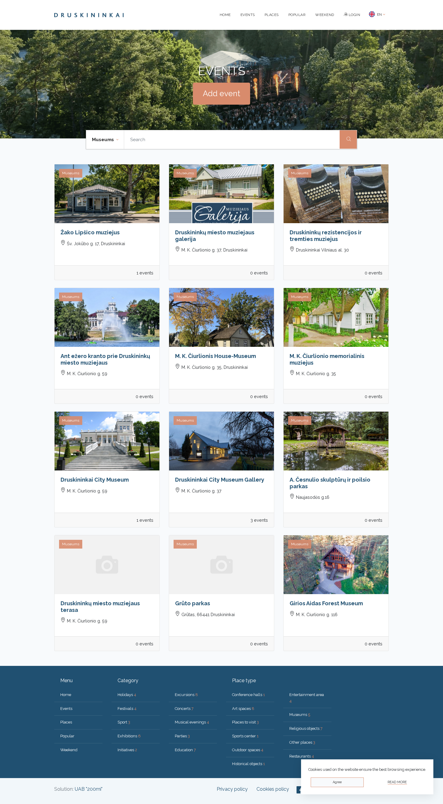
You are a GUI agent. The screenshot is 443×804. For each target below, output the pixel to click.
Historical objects (248, 763)
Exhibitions (129, 736)
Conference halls (248, 694)
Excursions (186, 694)
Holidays (127, 694)
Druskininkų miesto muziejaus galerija (214, 235)
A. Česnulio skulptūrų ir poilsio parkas (330, 482)
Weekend (324, 15)
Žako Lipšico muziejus (90, 232)
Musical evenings (192, 722)
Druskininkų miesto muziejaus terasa (100, 606)
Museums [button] (103, 139)
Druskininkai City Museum (95, 479)
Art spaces (243, 708)
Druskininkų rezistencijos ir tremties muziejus (326, 235)
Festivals (127, 708)
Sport (124, 722)
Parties (182, 736)
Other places (302, 742)
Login (353, 15)
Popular (297, 15)
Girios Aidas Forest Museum (326, 603)
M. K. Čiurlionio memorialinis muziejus (327, 359)
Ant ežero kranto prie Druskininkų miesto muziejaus (105, 359)
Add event (221, 93)
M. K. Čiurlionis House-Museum (215, 356)
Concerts (184, 708)
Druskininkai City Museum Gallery (219, 479)
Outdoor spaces (247, 750)
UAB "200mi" (88, 789)
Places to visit (245, 722)
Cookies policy (272, 789)
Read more (397, 782)
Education (185, 750)
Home (225, 15)
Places (272, 15)
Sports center (245, 736)
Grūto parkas (192, 603)
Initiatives (127, 750)
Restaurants (301, 756)
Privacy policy (232, 789)
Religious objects (305, 728)
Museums (299, 714)
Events (247, 15)
